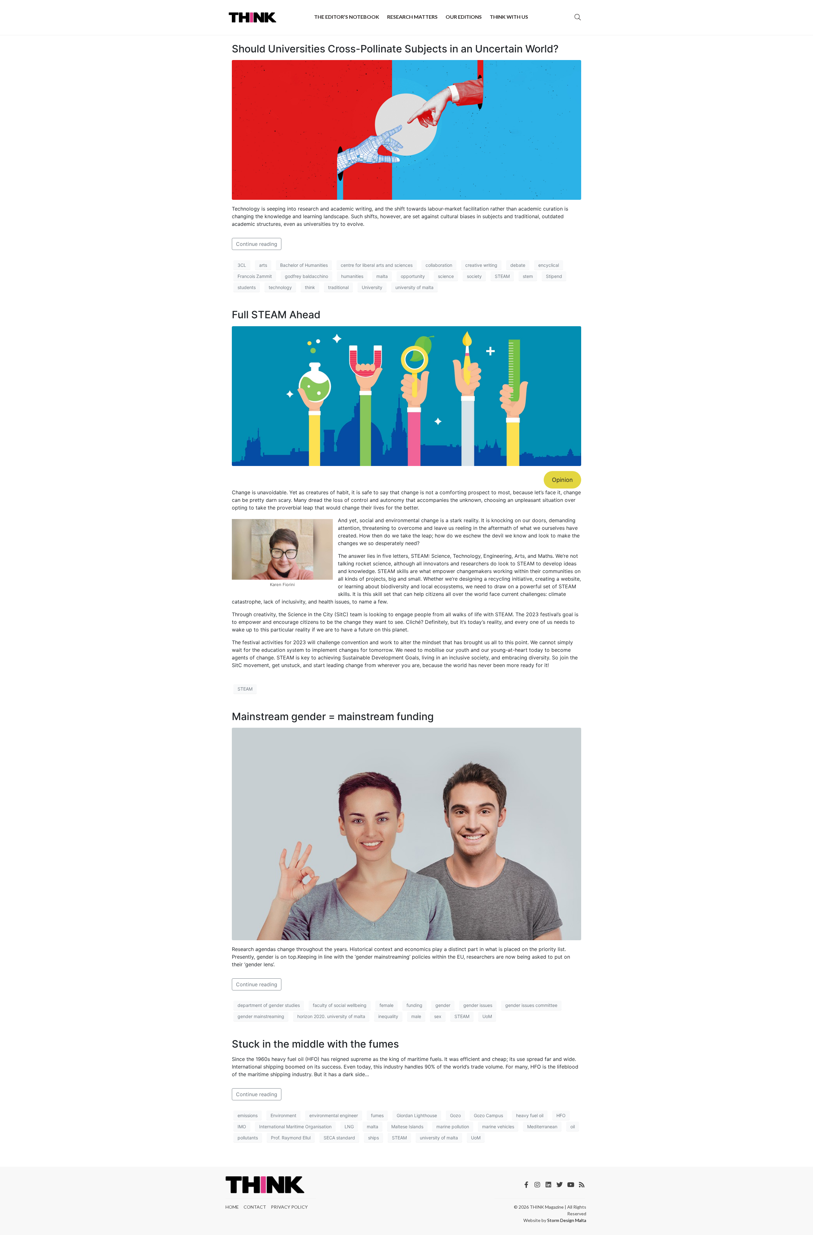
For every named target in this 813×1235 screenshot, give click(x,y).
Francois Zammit (255, 276)
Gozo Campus (488, 1115)
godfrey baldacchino (306, 276)
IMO (242, 1126)
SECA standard (339, 1137)
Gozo (455, 1115)
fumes (377, 1115)
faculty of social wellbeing (339, 1005)
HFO (561, 1115)
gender (442, 1005)
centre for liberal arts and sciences (377, 265)
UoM (487, 1016)
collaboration (439, 265)
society (474, 276)
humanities (352, 276)
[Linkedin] (548, 1185)
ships (373, 1137)
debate (517, 265)
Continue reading (256, 244)
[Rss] (582, 1185)
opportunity (413, 276)
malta (382, 276)
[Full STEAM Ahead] (406, 395)
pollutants (248, 1137)
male (416, 1016)
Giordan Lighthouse (417, 1115)
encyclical (548, 265)
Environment (283, 1115)
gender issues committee (531, 1005)
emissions (248, 1115)
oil (572, 1126)
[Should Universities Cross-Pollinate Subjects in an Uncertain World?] (406, 129)
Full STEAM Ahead (276, 314)
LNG (349, 1126)
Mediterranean (542, 1126)
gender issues (477, 1005)
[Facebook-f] (526, 1185)
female (386, 1005)
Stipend (554, 276)
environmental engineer (333, 1115)
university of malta (414, 287)
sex (437, 1016)
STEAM (502, 276)
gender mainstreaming (261, 1016)
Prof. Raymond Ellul (291, 1137)
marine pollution (452, 1126)
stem (528, 276)
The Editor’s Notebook (346, 17)
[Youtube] (571, 1185)
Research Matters (412, 17)
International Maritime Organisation (295, 1126)
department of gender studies (269, 1005)
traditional (338, 287)
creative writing (481, 265)
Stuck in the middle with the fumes (315, 1044)
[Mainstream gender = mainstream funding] (406, 833)
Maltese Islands (407, 1126)
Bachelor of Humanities (304, 265)
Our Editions (464, 17)
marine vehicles (498, 1126)
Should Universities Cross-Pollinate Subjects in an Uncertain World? (395, 49)
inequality (388, 1016)
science (446, 276)
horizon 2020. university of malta (331, 1016)
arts (263, 265)
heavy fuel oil (529, 1115)
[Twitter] (559, 1185)
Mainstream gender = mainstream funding (333, 716)
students (247, 287)
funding (414, 1005)
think (310, 287)
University (372, 287)
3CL (242, 265)
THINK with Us (509, 17)
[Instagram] (537, 1185)
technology (280, 287)
